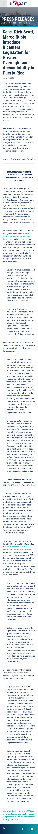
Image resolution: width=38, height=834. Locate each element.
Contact (5, 828)
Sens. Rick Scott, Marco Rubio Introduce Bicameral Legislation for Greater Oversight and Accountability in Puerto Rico (18, 52)
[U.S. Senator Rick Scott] (18, 3)
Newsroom (12, 23)
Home (3, 23)
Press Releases (17, 19)
